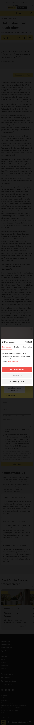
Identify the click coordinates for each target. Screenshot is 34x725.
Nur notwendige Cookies (17, 381)
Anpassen (16, 375)
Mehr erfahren (13, 361)
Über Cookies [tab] (27, 347)
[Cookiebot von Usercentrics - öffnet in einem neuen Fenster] (24, 342)
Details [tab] (16, 347)
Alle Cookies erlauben (17, 369)
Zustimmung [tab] (6, 347)
